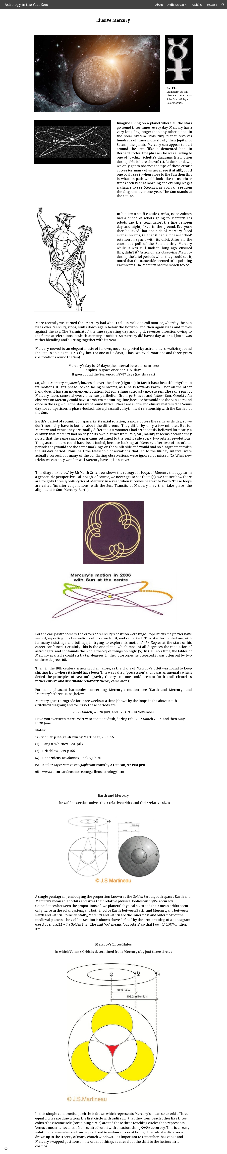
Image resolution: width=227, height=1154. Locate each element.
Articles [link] (197, 4)
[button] (223, 5)
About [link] (159, 4)
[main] (113, 20)
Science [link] (212, 4)
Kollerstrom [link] (175, 4)
